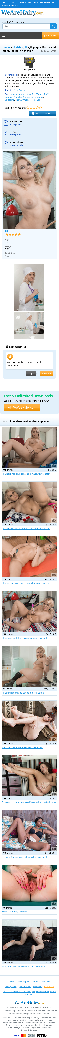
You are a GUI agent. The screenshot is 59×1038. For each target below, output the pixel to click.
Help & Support (23, 981)
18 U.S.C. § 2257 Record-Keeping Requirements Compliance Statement (29, 992)
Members (37, 986)
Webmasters (25, 986)
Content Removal (29, 1030)
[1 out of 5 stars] (27, 107)
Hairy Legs (36, 99)
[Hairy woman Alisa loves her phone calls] (29, 721)
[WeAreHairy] (29, 1003)
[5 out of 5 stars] (40, 107)
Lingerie (39, 96)
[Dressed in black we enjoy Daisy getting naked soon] (29, 775)
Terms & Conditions (41, 981)
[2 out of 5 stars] (31, 107)
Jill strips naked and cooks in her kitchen (23, 692)
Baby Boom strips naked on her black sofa (23, 966)
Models (16, 47)
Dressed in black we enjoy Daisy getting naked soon (29, 802)
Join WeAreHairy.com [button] (21, 407)
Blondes (18, 96)
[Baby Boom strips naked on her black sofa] (29, 940)
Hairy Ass (30, 94)
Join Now (46, 373)
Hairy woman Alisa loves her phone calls (22, 747)
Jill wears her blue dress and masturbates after (26, 473)
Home (6, 47)
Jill (25, 47)
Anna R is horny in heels (14, 911)
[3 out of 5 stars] (34, 107)
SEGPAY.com (12, 1027)
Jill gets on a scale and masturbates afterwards (26, 528)
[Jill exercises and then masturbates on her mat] (29, 556)
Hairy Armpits (22, 99)
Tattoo (39, 94)
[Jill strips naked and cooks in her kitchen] (29, 666)
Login (31, 373)
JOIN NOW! (50, 35)
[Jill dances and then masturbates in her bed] (29, 611)
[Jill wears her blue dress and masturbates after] (29, 447)
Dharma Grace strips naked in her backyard (24, 856)
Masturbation (18, 94)
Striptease (28, 96)
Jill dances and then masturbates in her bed (24, 638)
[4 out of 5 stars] (37, 107)
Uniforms (9, 99)
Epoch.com (18, 1022)
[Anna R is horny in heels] (29, 885)
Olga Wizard (20, 90)
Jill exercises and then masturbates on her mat (26, 583)
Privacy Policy (11, 986)
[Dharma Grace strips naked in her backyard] (29, 830)
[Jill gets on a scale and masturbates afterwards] (29, 502)
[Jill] (29, 190)
